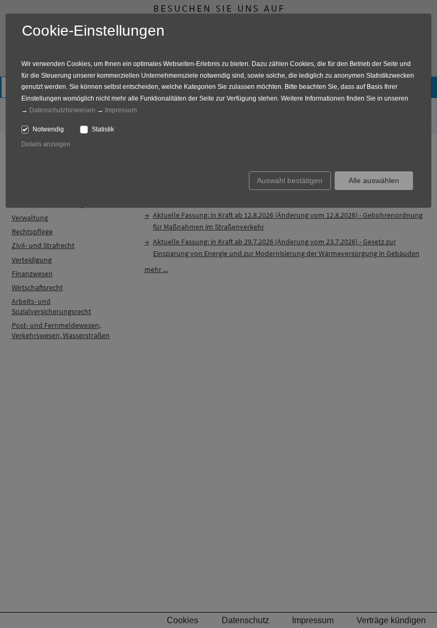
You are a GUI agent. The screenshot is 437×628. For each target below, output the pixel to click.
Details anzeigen (45, 144)
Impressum (121, 110)
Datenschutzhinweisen (62, 110)
